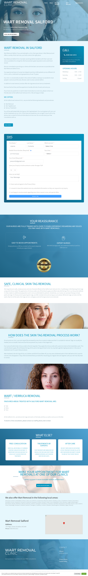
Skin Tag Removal (57, 3)
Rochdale (68, 503)
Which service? (49, 143)
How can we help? (14, 174)
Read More (8, 125)
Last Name (30, 143)
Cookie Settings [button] (77, 573)
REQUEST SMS (35, 196)
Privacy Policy (31, 184)
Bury (60, 500)
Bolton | (51, 500)
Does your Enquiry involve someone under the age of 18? (26, 165)
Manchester (8, 503)
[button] (64, 523)
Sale (77, 503)
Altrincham (8, 500)
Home (45, 3)
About (51, 3)
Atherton (34, 500)
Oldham (33, 503)
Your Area (47, 150)
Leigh (69, 502)
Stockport (17, 505)
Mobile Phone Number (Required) (19, 150)
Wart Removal (68, 3)
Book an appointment (10, 34)
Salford (80, 503)
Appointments (79, 3)
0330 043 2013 (71, 55)
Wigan (67, 505)
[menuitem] (46, 3)
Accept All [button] (84, 573)
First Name (12, 143)
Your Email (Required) (15, 158)
